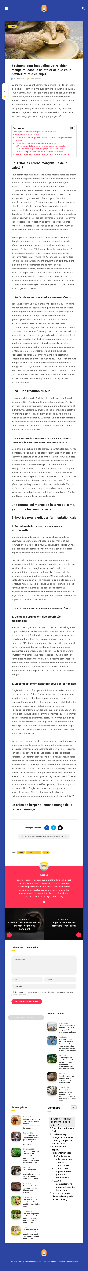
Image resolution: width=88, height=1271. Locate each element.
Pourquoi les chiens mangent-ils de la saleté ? (36, 131)
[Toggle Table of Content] (71, 128)
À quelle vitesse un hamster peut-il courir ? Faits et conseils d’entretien (67, 1079)
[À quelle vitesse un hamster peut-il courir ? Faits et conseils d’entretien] (52, 1076)
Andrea (44, 875)
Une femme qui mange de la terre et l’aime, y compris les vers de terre (43, 139)
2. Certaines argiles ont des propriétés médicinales (41, 149)
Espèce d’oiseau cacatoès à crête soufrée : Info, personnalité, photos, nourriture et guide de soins (67, 1095)
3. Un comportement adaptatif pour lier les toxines (41, 152)
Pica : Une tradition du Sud (27, 134)
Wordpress (73, 1261)
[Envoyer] (41, 1017)
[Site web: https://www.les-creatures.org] (44, 902)
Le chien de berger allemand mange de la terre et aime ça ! (42, 154)
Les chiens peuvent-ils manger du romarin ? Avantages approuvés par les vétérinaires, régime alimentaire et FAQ (31, 1157)
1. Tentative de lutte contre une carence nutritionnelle (41, 146)
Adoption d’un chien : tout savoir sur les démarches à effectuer (31, 1189)
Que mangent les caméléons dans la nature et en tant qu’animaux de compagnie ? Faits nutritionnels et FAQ (66, 1063)
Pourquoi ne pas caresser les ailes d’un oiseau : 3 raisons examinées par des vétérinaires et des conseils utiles (67, 1045)
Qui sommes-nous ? (33, 1261)
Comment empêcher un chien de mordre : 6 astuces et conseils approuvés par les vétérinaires (31, 1218)
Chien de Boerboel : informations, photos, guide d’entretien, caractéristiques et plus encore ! (31, 1140)
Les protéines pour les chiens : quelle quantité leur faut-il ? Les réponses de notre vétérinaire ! (32, 1234)
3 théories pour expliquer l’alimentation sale (35, 143)
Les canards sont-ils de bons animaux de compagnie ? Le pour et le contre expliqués (67, 1029)
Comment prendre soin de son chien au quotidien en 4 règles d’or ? (31, 1203)
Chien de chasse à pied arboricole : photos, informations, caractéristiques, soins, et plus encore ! (31, 1174)
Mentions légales (49, 1261)
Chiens (12, 26)
